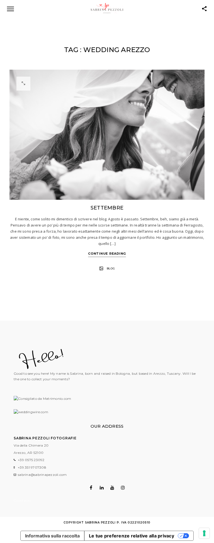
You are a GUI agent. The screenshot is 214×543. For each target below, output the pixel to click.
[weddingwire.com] (31, 412)
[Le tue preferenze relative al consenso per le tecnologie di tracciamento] (204, 533)
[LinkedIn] (101, 487)
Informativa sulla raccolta (52, 536)
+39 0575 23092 (31, 460)
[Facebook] (91, 487)
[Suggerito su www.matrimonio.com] (42, 398)
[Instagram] (123, 487)
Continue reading (107, 253)
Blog (111, 268)
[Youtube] (112, 487)
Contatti (23, 500)
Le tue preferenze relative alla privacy (131, 536)
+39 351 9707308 (32, 467)
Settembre (107, 208)
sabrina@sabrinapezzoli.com (42, 475)
